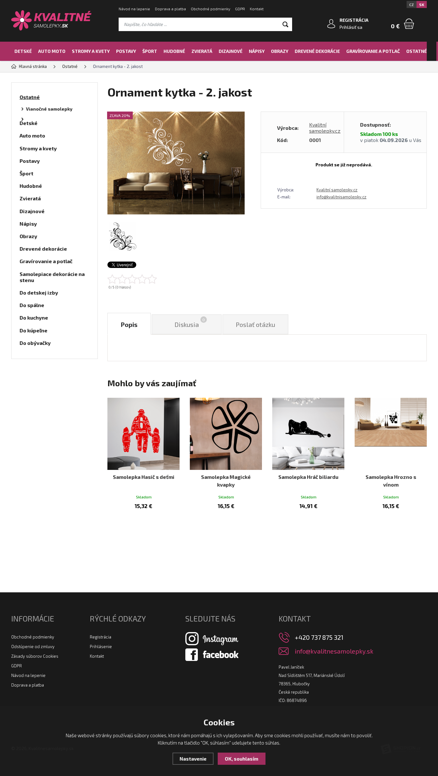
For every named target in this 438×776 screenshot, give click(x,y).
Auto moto (51, 51)
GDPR (240, 8)
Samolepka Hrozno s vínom (391, 481)
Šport (149, 51)
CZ (411, 4)
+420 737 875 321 (319, 637)
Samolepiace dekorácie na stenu (52, 277)
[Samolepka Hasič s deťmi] (143, 434)
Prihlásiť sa (351, 27)
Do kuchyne (34, 317)
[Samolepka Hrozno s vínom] (391, 434)
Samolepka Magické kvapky (226, 481)
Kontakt (257, 8)
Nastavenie (193, 759)
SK (421, 4)
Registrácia (100, 636)
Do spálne (32, 305)
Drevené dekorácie (317, 51)
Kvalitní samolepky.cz (325, 127)
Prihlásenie (101, 646)
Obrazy (279, 51)
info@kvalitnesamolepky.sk (334, 651)
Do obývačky (35, 343)
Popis (129, 324)
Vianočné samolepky (49, 109)
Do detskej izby (39, 292)
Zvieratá (201, 51)
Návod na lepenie (134, 8)
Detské (23, 51)
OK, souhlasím (241, 759)
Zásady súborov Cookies (34, 656)
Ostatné (416, 51)
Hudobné (174, 51)
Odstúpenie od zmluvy (33, 646)
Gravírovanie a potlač (373, 51)
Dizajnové (230, 51)
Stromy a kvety (91, 51)
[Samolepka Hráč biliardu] (308, 434)
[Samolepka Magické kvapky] (226, 434)
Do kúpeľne (33, 330)
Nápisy (257, 51)
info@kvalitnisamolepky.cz (341, 196)
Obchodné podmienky (210, 8)
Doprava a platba (170, 8)
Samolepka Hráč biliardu (308, 477)
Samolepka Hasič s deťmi (143, 477)
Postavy (126, 51)
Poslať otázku (255, 324)
